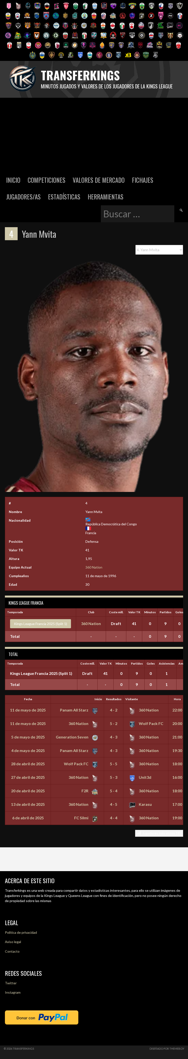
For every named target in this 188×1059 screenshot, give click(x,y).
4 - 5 (113, 804)
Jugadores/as (23, 196)
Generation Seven (72, 737)
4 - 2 (113, 710)
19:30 (177, 750)
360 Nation (93, 567)
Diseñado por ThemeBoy (167, 1048)
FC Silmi (81, 817)
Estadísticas (64, 196)
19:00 (177, 817)
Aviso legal (13, 942)
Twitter (11, 983)
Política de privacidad (21, 932)
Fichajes (142, 179)
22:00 (177, 710)
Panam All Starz (74, 710)
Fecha (28, 699)
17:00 (177, 804)
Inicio (13, 179)
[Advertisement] (94, 134)
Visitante (131, 699)
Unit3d (144, 777)
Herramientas (105, 196)
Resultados (113, 699)
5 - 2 (113, 723)
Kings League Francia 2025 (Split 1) (40, 624)
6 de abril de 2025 (28, 817)
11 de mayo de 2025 (28, 710)
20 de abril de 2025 (28, 790)
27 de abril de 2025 (28, 777)
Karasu (145, 804)
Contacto (12, 951)
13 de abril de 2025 (28, 804)
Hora (177, 699)
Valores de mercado (99, 179)
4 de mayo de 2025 (28, 750)
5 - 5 (113, 763)
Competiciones (46, 179)
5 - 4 (113, 790)
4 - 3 (113, 737)
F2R (85, 790)
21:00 (177, 737)
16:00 (177, 777)
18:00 (177, 763)
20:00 (177, 723)
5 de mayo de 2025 (28, 737)
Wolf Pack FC (150, 723)
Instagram (13, 992)
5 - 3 (113, 777)
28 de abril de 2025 (28, 763)
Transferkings (80, 75)
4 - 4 (113, 817)
